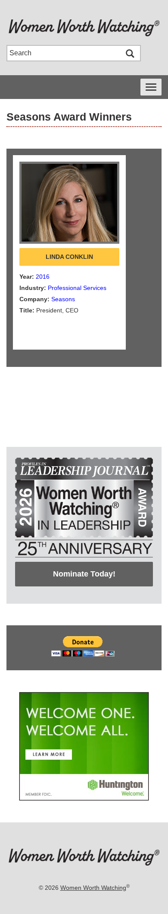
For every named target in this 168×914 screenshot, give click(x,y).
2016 (43, 276)
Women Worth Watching (93, 887)
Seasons (63, 299)
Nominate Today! (84, 574)
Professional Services (77, 287)
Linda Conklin (69, 256)
